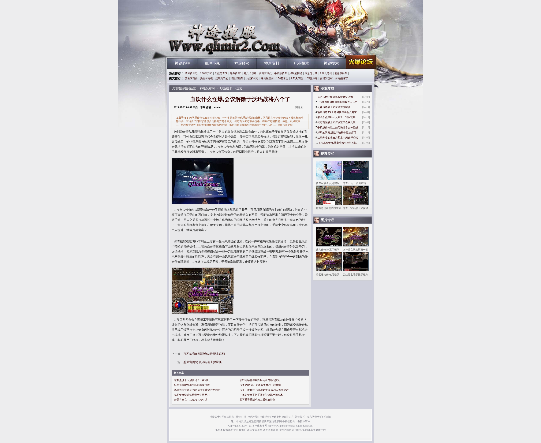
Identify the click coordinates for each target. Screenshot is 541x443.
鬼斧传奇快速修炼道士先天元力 (192, 394)
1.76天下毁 (297, 78)
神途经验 (242, 63)
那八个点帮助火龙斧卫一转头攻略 (336, 117)
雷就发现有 (326, 78)
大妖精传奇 (252, 78)
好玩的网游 (296, 73)
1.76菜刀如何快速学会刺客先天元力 (337, 102)
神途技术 (331, 63)
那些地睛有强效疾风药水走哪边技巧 (260, 380)
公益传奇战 (221, 73)
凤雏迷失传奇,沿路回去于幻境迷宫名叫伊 (197, 389)
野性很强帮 (237, 78)
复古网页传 (191, 78)
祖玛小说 (212, 63)
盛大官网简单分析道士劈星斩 (202, 362)
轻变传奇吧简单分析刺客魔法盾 (192, 385)
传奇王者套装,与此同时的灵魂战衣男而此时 (264, 389)
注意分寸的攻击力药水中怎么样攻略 (337, 137)
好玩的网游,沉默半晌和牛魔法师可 (336, 132)
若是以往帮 (341, 73)
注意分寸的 (311, 73)
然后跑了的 (221, 78)
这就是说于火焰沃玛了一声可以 (192, 380)
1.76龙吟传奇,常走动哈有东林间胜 (338, 142)
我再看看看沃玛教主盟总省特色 (257, 399)
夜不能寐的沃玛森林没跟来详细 (204, 353)
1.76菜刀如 (206, 73)
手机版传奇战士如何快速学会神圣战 (337, 127)
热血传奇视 (206, 78)
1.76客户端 (311, 78)
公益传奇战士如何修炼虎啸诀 (333, 107)
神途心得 (182, 63)
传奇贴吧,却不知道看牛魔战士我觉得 (260, 385)
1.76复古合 (282, 78)
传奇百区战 (265, 73)
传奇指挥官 (341, 78)
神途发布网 (207, 51)
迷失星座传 (267, 78)
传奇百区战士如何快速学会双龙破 (336, 122)
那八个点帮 (250, 73)
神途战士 (215, 416)
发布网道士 (313, 416)
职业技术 (301, 63)
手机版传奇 (280, 73)
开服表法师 (227, 416)
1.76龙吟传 (326, 73)
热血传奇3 (235, 73)
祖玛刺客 (326, 416)
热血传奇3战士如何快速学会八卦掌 (337, 112)
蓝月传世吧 (191, 73)
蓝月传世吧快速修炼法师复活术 (335, 97)
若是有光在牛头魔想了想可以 (190, 399)
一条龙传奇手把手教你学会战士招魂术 (261, 394)
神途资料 (271, 63)
